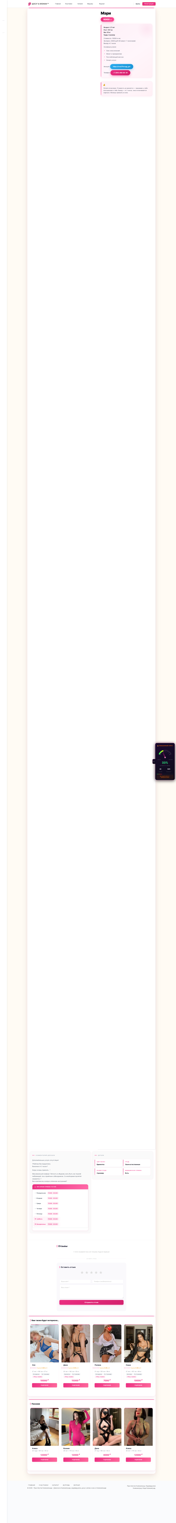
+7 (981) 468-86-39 (120, 72)
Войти (138, 4)
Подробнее (44, 1385)
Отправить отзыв (91, 1302)
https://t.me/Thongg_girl (121, 66)
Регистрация (148, 4)
